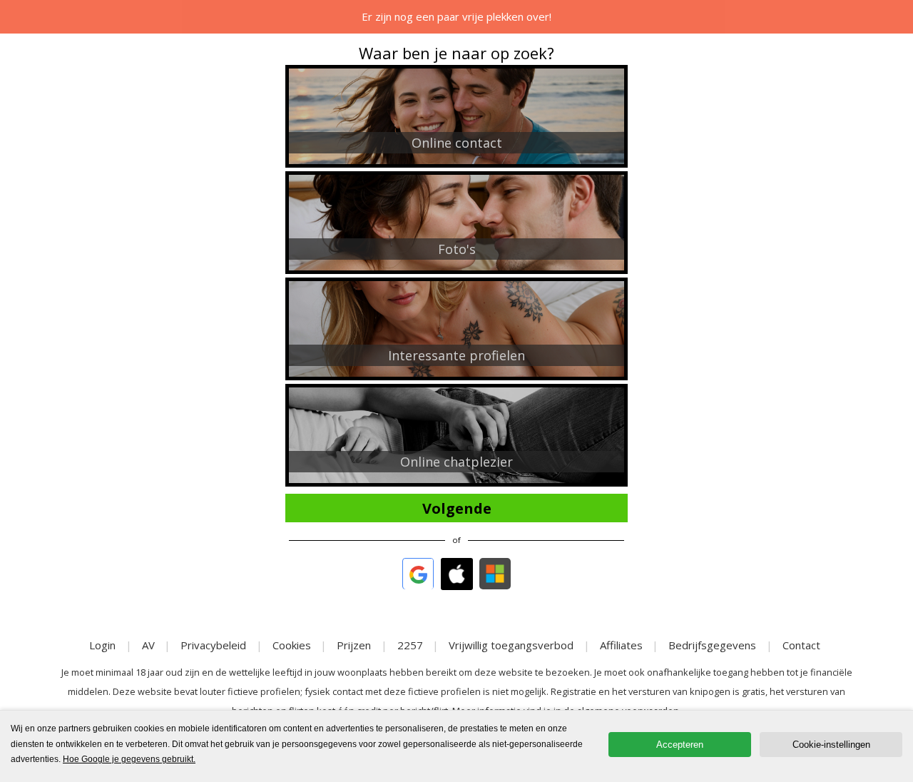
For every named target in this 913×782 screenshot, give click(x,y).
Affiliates (621, 645)
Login (102, 645)
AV (148, 645)
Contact (801, 645)
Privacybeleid (213, 645)
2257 (410, 645)
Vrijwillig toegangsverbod (511, 645)
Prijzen (354, 645)
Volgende (456, 508)
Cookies (291, 645)
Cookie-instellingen (831, 744)
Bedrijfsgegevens (712, 645)
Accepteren (679, 744)
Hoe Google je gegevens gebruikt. (129, 759)
